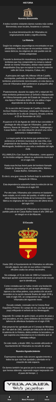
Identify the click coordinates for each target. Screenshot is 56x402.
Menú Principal (28, 400)
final (9, 400)
